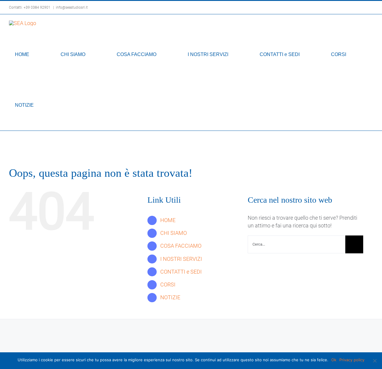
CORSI (167, 284)
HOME (167, 220)
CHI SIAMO (173, 233)
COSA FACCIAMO (180, 246)
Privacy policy (351, 359)
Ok (333, 359)
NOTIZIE (170, 297)
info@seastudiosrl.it (72, 7)
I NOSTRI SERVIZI (181, 259)
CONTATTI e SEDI (181, 272)
